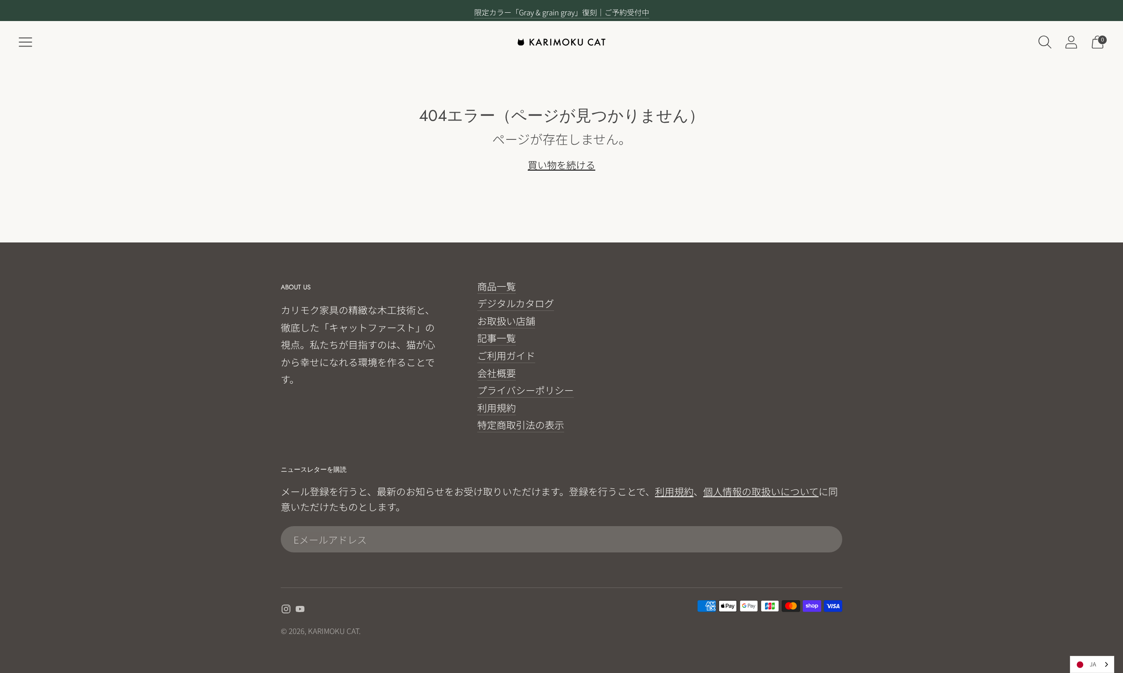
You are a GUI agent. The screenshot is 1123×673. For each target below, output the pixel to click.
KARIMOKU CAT (333, 630)
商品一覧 (496, 286)
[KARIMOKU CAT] (561, 42)
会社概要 (496, 373)
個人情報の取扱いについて (761, 491)
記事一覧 (496, 338)
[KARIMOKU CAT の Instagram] (286, 609)
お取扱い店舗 (506, 320)
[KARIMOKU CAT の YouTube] (300, 609)
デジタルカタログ (515, 303)
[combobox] (1092, 664)
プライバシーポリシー (525, 390)
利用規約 (496, 407)
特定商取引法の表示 (520, 424)
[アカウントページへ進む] (1071, 42)
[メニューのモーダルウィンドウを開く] (25, 42)
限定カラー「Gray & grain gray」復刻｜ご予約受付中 (561, 12)
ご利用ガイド (506, 355)
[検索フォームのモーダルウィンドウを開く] (1045, 42)
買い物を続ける (561, 164)
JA (1093, 664)
